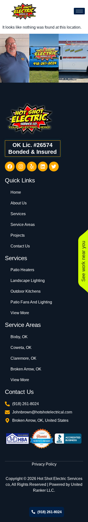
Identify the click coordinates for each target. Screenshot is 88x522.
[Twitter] (54, 166)
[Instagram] (21, 166)
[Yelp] (32, 166)
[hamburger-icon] (79, 11)
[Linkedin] (43, 166)
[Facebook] (10, 166)
